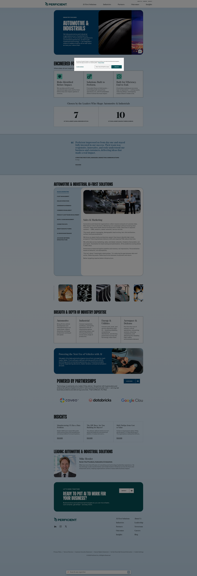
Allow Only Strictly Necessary (102, 66)
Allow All (117, 66)
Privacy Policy (101, 62)
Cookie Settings (80, 66)
